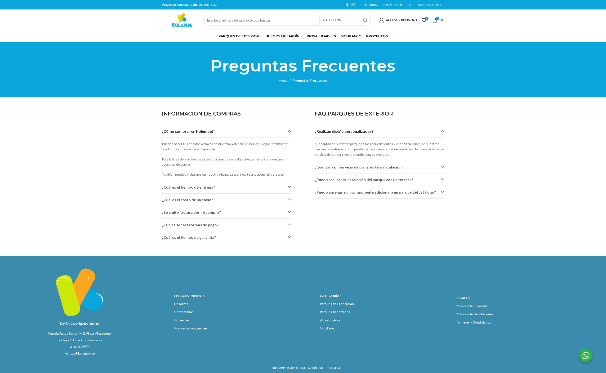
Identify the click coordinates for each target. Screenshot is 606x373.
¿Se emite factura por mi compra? (191, 212)
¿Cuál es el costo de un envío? (187, 199)
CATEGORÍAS (330, 296)
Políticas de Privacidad (472, 306)
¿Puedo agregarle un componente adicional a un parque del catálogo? (375, 192)
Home (283, 80)
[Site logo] (182, 20)
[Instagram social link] (353, 4)
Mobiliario (327, 328)
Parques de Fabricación (337, 304)
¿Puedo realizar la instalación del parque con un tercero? (364, 179)
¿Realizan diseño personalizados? (344, 131)
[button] (226, 131)
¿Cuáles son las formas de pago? (190, 224)
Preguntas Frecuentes (191, 328)
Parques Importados (335, 312)
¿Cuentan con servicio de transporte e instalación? (359, 167)
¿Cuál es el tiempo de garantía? (189, 237)
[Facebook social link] (347, 4)
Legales (463, 298)
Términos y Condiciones (473, 322)
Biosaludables (330, 320)
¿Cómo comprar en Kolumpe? (188, 131)
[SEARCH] (365, 20)
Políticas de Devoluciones (475, 314)
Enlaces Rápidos (189, 296)
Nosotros (181, 304)
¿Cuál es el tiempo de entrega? (188, 187)
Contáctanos (184, 312)
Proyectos (182, 320)
